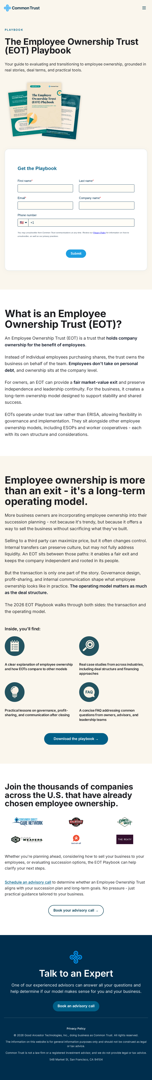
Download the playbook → (76, 739)
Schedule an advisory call (28, 882)
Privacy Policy (76, 1028)
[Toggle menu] (144, 8)
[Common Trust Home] (22, 8)
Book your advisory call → (76, 910)
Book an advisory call (76, 1006)
